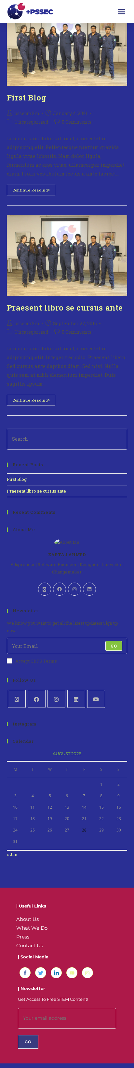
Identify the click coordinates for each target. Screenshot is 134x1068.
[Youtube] (96, 699)
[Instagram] (74, 589)
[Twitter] (40, 972)
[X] (44, 589)
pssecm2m (27, 113)
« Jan (12, 854)
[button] (121, 11)
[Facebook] (59, 589)
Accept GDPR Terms (36, 661)
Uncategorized (31, 122)
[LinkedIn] (89, 589)
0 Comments (76, 122)
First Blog (27, 97)
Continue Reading (34, 188)
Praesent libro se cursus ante (65, 307)
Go (114, 645)
